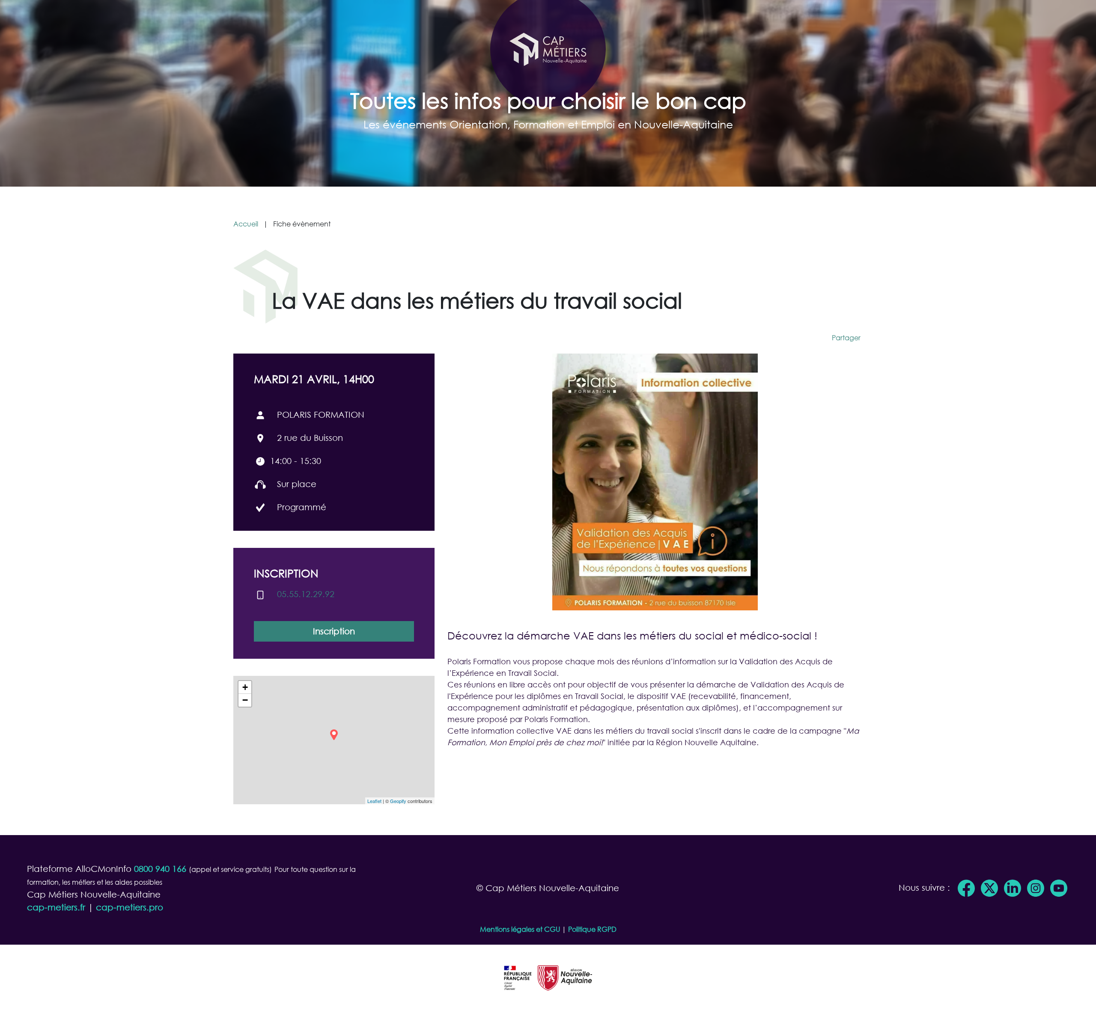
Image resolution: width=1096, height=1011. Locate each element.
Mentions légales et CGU (520, 929)
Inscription (334, 631)
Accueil (245, 223)
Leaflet (374, 800)
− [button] (245, 700)
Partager (846, 337)
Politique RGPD (592, 929)
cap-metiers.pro (129, 907)
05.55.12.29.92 (305, 594)
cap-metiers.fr (56, 907)
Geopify (398, 800)
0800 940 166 (160, 869)
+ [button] (245, 687)
